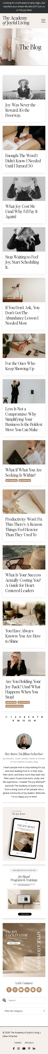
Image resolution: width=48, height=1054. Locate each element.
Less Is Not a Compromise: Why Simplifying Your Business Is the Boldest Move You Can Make (23, 419)
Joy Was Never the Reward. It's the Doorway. (20, 110)
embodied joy (11, 702)
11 (24, 720)
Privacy (29, 1042)
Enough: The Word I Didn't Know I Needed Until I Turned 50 (23, 160)
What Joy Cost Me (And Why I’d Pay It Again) (21, 211)
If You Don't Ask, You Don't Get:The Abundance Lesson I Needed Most (22, 315)
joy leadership (24, 480)
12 (29, 720)
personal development (14, 706)
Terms (18, 1042)
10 (18, 720)
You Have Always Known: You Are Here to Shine (23, 636)
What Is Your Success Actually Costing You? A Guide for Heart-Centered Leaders (23, 582)
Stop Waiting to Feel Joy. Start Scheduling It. (22, 262)
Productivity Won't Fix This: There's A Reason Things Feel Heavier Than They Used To (23, 526)
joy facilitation (11, 480)
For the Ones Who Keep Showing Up (20, 366)
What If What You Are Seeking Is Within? (23, 472)
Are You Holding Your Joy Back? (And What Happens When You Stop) (23, 689)
